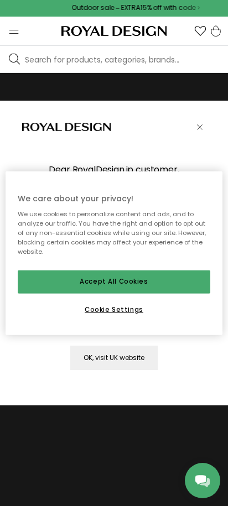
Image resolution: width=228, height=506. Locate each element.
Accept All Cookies (114, 281)
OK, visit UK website (114, 357)
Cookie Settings (114, 309)
